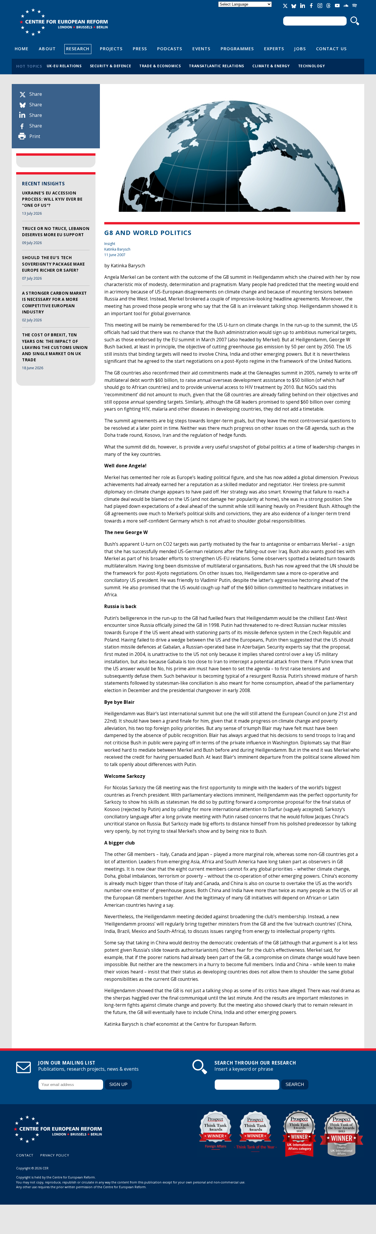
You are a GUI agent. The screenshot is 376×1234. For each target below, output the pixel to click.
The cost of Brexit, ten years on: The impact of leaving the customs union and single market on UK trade (55, 347)
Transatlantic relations (216, 65)
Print (34, 136)
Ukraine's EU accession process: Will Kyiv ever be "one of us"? (52, 199)
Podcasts (169, 48)
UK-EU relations (64, 65)
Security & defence (110, 65)
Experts (274, 48)
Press (140, 48)
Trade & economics (160, 65)
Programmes (237, 48)
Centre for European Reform (63, 22)
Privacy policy (54, 1155)
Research (78, 48)
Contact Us (331, 48)
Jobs (300, 48)
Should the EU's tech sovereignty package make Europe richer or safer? (53, 264)
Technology (311, 65)
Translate (245, 9)
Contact (24, 1155)
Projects (111, 48)
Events (201, 48)
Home (21, 48)
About (47, 48)
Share (35, 94)
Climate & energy (271, 65)
